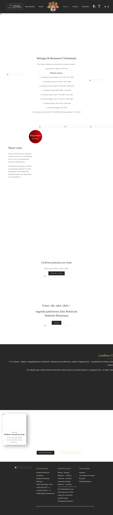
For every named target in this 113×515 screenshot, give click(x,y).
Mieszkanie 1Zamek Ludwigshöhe (54, 389)
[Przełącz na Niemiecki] (94, 6)
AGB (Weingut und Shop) (63, 506)
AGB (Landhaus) (73, 506)
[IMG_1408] (56, 276)
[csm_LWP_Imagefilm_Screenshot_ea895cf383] (56, 325)
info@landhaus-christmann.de (45, 493)
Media (92, 506)
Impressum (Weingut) (41, 506)
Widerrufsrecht (87, 506)
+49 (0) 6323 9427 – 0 (43, 487)
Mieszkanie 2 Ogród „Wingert (23, 388)
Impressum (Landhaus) (52, 506)
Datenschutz (80, 506)
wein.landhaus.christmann (87, 475)
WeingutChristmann (85, 481)
